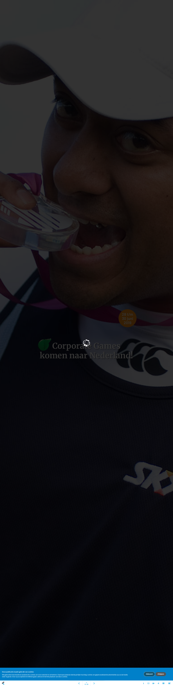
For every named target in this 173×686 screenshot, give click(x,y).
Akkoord (149, 674)
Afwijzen (161, 674)
